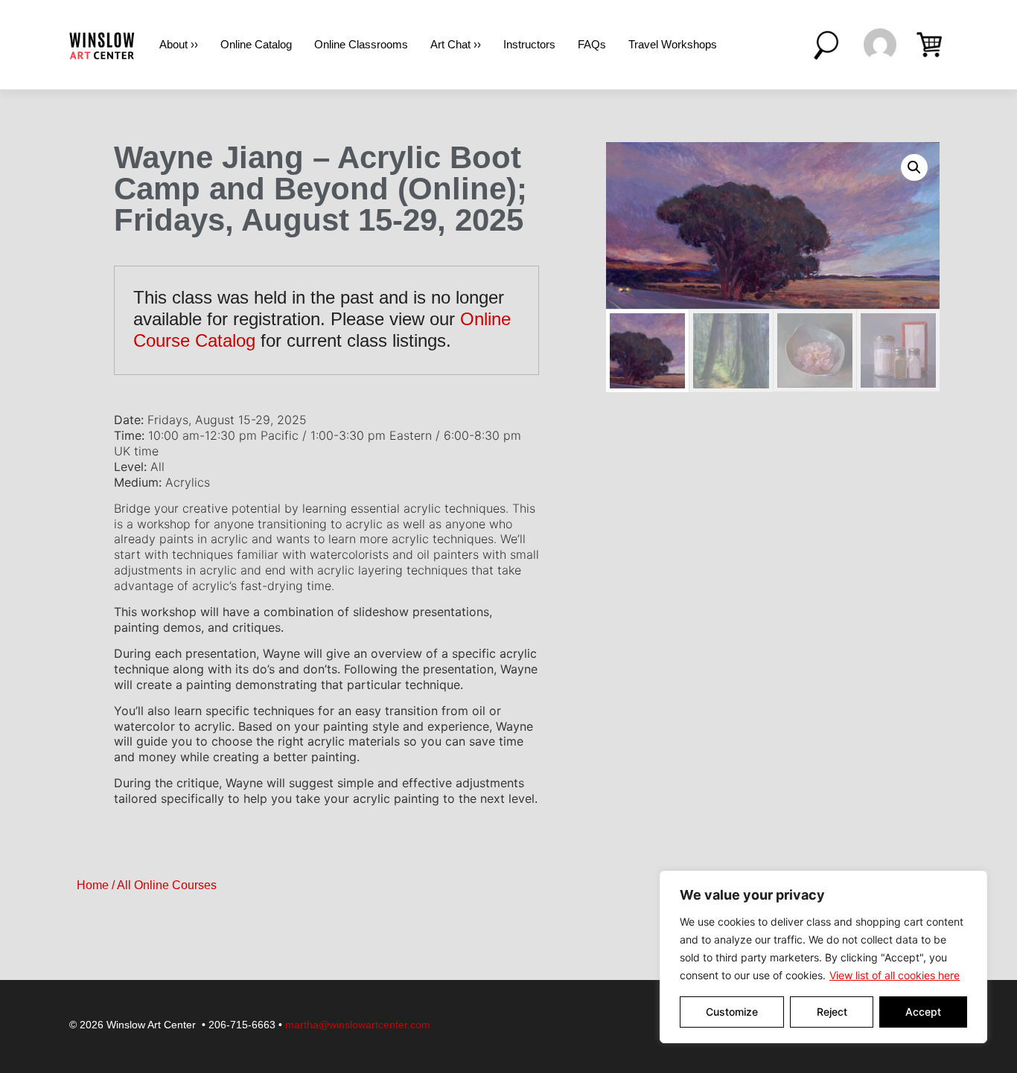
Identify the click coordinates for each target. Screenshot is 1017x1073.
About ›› (178, 44)
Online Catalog (256, 44)
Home (93, 885)
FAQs (592, 44)
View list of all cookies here (894, 975)
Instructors (529, 44)
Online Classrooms (361, 44)
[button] (914, 167)
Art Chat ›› (455, 44)
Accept (923, 1011)
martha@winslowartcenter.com (357, 1025)
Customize (732, 1011)
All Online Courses (167, 885)
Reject (832, 1011)
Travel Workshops (672, 44)
